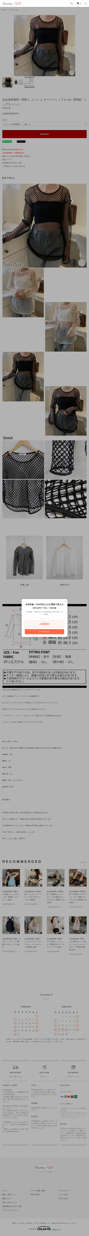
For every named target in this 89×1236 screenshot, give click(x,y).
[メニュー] (85, 3)
